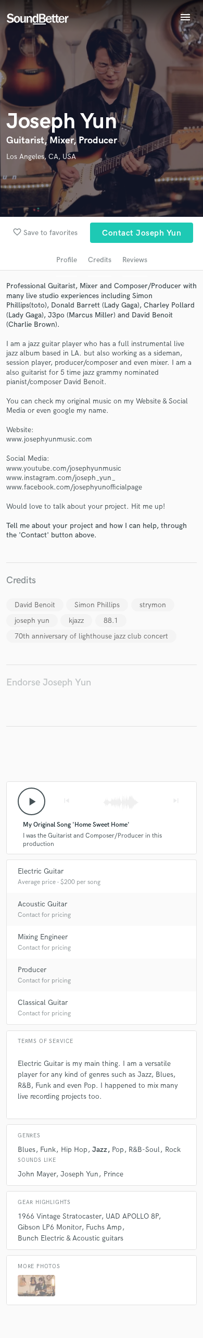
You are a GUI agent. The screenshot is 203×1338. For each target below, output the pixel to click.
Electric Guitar (41, 871)
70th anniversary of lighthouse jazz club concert (91, 636)
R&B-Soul (144, 1149)
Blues (26, 1149)
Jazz (99, 1149)
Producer (32, 969)
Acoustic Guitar (42, 904)
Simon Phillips (97, 604)
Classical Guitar (43, 1002)
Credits (99, 259)
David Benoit (35, 604)
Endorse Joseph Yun (48, 683)
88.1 (111, 620)
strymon (152, 604)
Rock (173, 1149)
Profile (66, 259)
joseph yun (32, 620)
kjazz (76, 620)
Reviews (134, 259)
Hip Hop (74, 1149)
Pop (118, 1149)
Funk (48, 1149)
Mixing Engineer (43, 936)
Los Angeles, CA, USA (41, 156)
